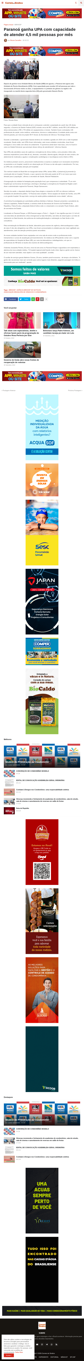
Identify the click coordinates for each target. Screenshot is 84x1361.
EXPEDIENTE (43, 1357)
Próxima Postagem (74, 390)
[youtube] (37, 1344)
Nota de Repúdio (22, 808)
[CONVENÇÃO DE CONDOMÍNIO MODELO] (9, 773)
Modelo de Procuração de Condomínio (27, 762)
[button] (2, 3)
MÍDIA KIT (64, 1357)
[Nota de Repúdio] (9, 810)
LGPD (34, 1357)
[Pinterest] (37, 299)
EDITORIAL (55, 1357)
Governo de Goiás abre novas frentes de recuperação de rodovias (21, 361)
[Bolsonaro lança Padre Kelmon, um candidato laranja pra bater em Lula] (61, 320)
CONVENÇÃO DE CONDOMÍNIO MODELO (32, 771)
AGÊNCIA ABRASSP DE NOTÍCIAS (29, 290)
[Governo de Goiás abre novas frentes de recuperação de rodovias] (22, 350)
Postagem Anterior (9, 390)
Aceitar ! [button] (9, 1355)
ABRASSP (17, 24)
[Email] (42, 299)
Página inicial (8, 24)
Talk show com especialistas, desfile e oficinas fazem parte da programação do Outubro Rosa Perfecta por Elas (21, 333)
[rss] (56, 1344)
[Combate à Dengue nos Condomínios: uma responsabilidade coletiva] (9, 792)
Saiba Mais (19, 1352)
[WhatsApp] (33, 299)
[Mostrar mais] (46, 299)
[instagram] (42, 1344)
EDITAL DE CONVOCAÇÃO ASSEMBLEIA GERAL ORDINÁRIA (40, 780)
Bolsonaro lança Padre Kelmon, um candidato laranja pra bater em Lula (58, 332)
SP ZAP (72, 1357)
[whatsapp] (51, 1344)
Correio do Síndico (48, 1353)
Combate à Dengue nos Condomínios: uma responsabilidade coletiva (42, 790)
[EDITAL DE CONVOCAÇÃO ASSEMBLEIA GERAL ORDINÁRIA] (9, 782)
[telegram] (47, 1344)
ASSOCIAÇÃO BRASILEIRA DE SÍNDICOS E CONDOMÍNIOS (25, 292)
